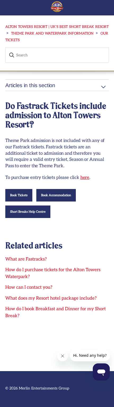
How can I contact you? (28, 287)
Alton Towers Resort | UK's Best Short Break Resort (57, 27)
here (84, 177)
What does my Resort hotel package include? (51, 298)
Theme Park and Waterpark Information (52, 33)
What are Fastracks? (26, 259)
